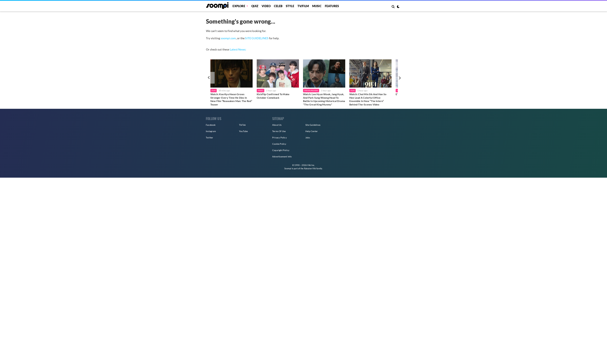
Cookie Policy (279, 143)
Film (213, 90)
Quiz (254, 6)
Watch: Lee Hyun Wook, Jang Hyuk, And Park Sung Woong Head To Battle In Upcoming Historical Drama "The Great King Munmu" (324, 99)
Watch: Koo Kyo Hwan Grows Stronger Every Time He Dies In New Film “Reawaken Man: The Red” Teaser (231, 99)
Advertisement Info (282, 156)
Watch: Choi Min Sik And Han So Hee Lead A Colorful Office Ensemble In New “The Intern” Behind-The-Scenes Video (367, 99)
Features (332, 6)
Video (266, 6)
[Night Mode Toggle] (398, 7)
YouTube (243, 131)
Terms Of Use (279, 131)
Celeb (278, 6)
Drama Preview (311, 90)
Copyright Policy (280, 150)
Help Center (311, 131)
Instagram (211, 131)
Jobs (307, 137)
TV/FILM (303, 6)
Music (317, 6)
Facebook (211, 125)
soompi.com (228, 38)
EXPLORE (239, 6)
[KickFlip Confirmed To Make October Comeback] (278, 73)
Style (290, 6)
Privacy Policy (279, 137)
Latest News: (238, 49)
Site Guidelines (312, 125)
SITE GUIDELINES (256, 38)
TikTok (242, 125)
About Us (277, 125)
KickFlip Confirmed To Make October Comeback (273, 96)
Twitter (209, 137)
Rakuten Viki (310, 168)
